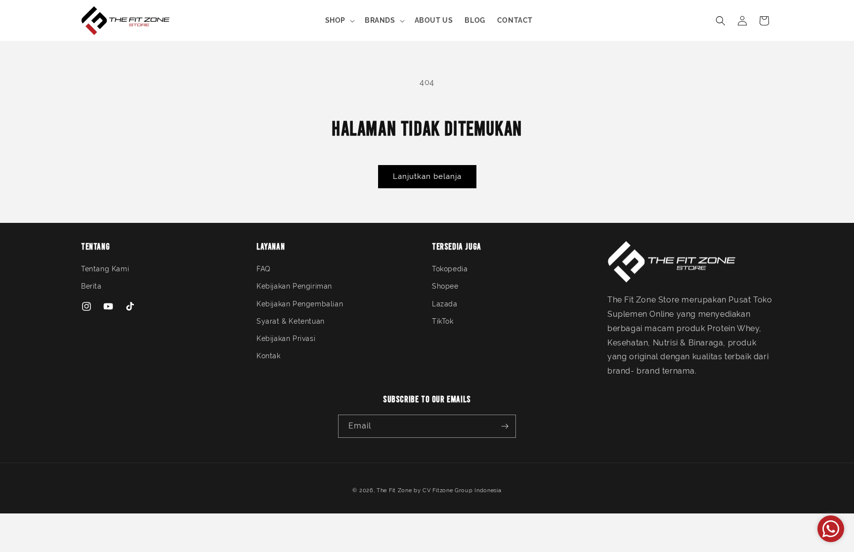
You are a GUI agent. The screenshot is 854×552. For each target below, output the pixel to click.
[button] (339, 20)
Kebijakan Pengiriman (294, 286)
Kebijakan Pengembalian (299, 304)
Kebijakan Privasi (285, 338)
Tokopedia (450, 269)
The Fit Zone (394, 490)
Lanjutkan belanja (427, 176)
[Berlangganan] (504, 426)
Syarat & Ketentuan (290, 321)
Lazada (445, 304)
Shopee (445, 286)
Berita (91, 286)
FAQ (263, 269)
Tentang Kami (105, 269)
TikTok (443, 321)
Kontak (268, 356)
